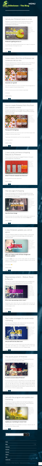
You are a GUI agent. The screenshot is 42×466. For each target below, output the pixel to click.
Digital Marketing (31, 202)
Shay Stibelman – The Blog (16, 5)
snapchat (32, 293)
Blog (32, 286)
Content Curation (30, 30)
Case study (29, 364)
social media (29, 331)
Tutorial (32, 70)
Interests (29, 244)
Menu (32, 4)
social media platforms (31, 333)
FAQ (6, 457)
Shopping (32, 203)
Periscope (29, 330)
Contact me (8, 459)
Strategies (29, 286)
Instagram (30, 291)
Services (7, 449)
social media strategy (31, 294)
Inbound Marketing (30, 118)
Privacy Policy (17, 462)
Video (31, 328)
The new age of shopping (14, 191)
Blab (33, 328)
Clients (7, 454)
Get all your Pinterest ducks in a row (18, 19)
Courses (7, 452)
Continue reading (8, 48)
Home (7, 441)
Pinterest (29, 31)
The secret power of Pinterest (16, 357)
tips (30, 248)
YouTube (33, 295)
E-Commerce (32, 242)
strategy (29, 295)
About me (8, 446)
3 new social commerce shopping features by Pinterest (17, 153)
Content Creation (30, 29)
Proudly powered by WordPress (25, 462)
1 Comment (32, 122)
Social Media (30, 28)
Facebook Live (30, 329)
